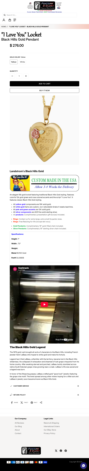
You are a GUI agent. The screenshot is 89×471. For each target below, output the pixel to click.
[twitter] (56, 451)
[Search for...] (4, 15)
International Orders (52, 426)
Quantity (14, 71)
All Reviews (19, 423)
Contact (18, 433)
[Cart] (9, 20)
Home (3, 26)
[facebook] (61, 451)
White (22, 62)
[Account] (3, 20)
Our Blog (18, 426)
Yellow (13, 62)
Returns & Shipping (51, 423)
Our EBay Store (50, 430)
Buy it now (44, 90)
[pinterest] (66, 451)
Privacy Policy (49, 433)
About (17, 430)
